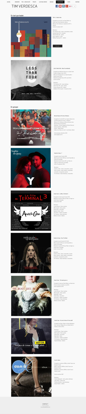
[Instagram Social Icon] (63, 6)
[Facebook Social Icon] (57, 6)
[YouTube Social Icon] (60, 6)
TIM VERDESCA (24, 6)
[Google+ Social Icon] (67, 6)
